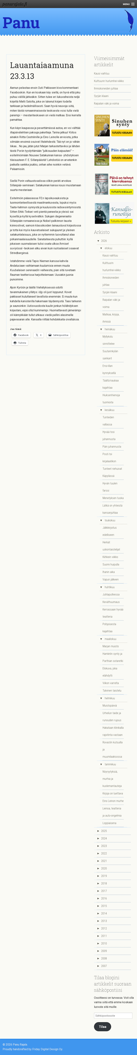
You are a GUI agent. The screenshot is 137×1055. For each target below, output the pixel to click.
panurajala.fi (15, 4)
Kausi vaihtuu (101, 73)
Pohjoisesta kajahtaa (109, 627)
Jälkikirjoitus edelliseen (110, 531)
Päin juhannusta (112, 446)
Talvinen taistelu (112, 690)
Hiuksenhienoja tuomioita (111, 398)
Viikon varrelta (111, 683)
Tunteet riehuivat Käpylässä (112, 472)
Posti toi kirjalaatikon (109, 457)
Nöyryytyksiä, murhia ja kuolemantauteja (112, 779)
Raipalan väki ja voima (106, 103)
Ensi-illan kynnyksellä (109, 369)
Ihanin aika (109, 572)
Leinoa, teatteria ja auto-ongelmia (112, 812)
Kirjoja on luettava (113, 793)
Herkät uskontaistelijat (111, 546)
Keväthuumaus (111, 602)
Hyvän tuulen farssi (110, 487)
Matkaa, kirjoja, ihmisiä (111, 318)
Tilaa (102, 1027)
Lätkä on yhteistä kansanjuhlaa (112, 509)
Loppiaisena (109, 823)
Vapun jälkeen (111, 579)
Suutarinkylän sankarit (110, 355)
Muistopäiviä (110, 705)
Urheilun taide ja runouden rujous (112, 716)
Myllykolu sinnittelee (109, 340)
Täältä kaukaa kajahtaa (111, 384)
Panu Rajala (25, 31)
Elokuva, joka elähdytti (110, 672)
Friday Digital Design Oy (47, 1049)
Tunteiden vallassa (108, 421)
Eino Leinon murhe (113, 801)
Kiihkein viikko (110, 557)
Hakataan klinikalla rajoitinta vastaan (113, 731)
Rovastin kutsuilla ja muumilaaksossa (113, 749)
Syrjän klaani (101, 96)
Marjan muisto (111, 646)
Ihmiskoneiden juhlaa (106, 88)
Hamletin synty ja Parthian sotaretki (113, 657)
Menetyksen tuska (113, 498)
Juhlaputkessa (111, 594)
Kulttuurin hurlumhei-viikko (109, 81)
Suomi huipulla (111, 564)
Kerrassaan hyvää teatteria (113, 613)
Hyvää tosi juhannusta (109, 435)
